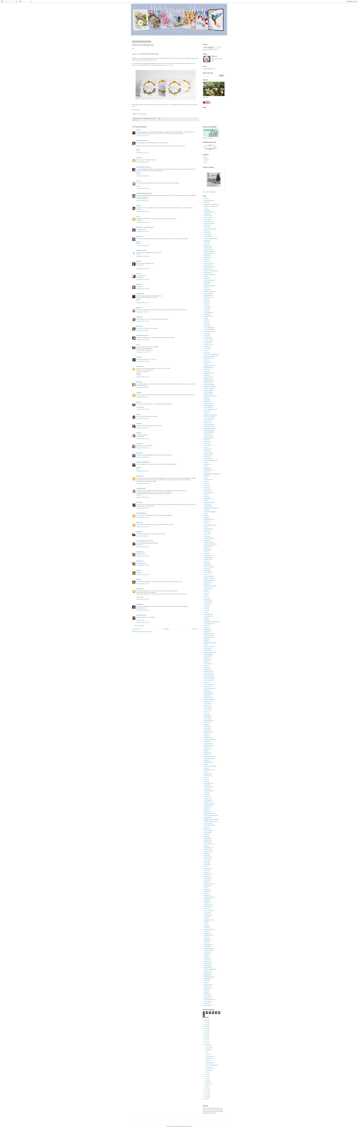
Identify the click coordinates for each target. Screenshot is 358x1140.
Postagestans (207, 737)
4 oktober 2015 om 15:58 (142, 457)
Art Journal (207, 234)
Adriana (138, 317)
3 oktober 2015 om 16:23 (142, 256)
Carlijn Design (207, 316)
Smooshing (207, 832)
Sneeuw (206, 836)
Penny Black (207, 709)
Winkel (206, 980)
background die (208, 250)
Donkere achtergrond (209, 396)
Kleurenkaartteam (208, 580)
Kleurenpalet (207, 582)
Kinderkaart (207, 565)
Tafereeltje (206, 885)
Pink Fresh (207, 722)
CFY (205, 320)
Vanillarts (206, 940)
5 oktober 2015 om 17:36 (142, 583)
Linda (137, 570)
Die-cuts (206, 369)
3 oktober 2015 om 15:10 (142, 222)
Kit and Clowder (208, 566)
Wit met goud (207, 984)
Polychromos (207, 732)
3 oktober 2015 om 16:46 (142, 279)
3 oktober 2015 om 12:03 (142, 135)
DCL (205, 360)
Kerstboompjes (208, 557)
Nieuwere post (136, 629)
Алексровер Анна (141, 335)
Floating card (207, 454)
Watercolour (207, 971)
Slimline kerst (207, 830)
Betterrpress (207, 269)
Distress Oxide (208, 384)
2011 (205, 1094)
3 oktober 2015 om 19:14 (142, 330)
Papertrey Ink (207, 697)
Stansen (206, 855)
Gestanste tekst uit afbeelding (211, 473)
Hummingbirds (208, 529)
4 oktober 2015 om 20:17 (142, 497)
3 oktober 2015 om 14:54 (142, 211)
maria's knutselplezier (142, 462)
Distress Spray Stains (209, 386)
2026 (205, 1020)
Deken (206, 363)
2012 (205, 1092)
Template (206, 901)
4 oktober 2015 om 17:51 (142, 471)
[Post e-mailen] (159, 118)
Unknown (138, 588)
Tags (205, 893)
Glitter (205, 481)
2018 (205, 1037)
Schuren (206, 794)
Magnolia (206, 631)
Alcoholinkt (207, 219)
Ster (205, 866)
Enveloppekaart (208, 437)
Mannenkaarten (208, 635)
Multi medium (207, 663)
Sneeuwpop (207, 838)
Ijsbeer (206, 534)
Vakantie (206, 933)
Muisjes (206, 661)
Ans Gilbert (139, 293)
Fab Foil (206, 443)
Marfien (138, 382)
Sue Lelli (138, 453)
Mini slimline (207, 650)
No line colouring (208, 678)
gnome (206, 485)
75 (204, 208)
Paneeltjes (207, 696)
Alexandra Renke (208, 223)
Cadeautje (206, 306)
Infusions (206, 536)
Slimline (206, 828)
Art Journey (207, 236)
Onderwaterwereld (209, 688)
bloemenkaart (207, 293)
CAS (205, 318)
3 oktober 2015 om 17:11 (142, 302)
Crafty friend (207, 343)
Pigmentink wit (208, 720)
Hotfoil (205, 523)
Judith (138, 392)
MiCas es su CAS (208, 646)
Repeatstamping (208, 758)
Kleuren (206, 574)
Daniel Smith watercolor (210, 354)
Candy (206, 308)
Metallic (206, 640)
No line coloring (208, 677)
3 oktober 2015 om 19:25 (142, 339)
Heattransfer (207, 504)
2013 (205, 1090)
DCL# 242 (208, 1054)
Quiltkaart (206, 749)
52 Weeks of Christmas (210, 204)
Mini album (207, 648)
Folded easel (207, 458)
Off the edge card (208, 684)
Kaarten (206, 549)
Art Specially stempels (209, 238)
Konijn (205, 593)
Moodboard (207, 659)
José (137, 414)
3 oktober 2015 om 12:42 (142, 152)
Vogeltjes (206, 958)
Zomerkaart (207, 1001)
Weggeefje (207, 975)
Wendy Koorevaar (141, 140)
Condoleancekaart (209, 331)
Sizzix (205, 827)
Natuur (206, 665)
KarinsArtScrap (140, 250)
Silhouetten (207, 817)
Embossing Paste (208, 426)
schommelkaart (208, 790)
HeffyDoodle (207, 506)
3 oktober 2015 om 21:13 (142, 397)
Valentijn (206, 939)
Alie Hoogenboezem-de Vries (144, 541)
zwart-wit (206, 1003)
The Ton (206, 908)
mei (207, 1076)
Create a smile (208, 344)
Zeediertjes (207, 997)
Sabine (138, 423)
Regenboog (207, 752)
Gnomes (206, 487)
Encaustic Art (207, 434)
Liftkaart (206, 620)
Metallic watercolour (209, 642)
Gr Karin (138, 254)
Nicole (205, 161)
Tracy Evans (207, 914)
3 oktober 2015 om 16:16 (142, 231)
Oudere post (195, 629)
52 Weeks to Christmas (210, 206)
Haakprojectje (207, 492)
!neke (137, 273)
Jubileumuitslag (208, 546)
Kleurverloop (207, 587)
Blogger (190, 1126)
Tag (205, 887)
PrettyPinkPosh (208, 745)
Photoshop (207, 716)
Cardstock (206, 314)
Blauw (205, 287)
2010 (205, 1096)
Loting (205, 625)
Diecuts (206, 371)
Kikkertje (206, 563)
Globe (205, 483)
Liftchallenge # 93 (210, 1063)
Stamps (206, 853)
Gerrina (138, 502)
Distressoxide (207, 392)
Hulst (205, 527)
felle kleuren (207, 449)
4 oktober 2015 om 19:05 (142, 483)
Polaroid (206, 730)
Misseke (138, 236)
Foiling (206, 456)
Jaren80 (206, 540)
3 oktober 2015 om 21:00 (142, 387)
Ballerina (206, 255)
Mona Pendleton (140, 513)
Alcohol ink (207, 215)
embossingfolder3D (209, 428)
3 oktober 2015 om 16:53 (142, 288)
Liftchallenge (207, 616)
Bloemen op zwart (208, 291)
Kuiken (206, 597)
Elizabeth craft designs (210, 415)
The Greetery (207, 906)
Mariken (138, 326)
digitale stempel (208, 380)
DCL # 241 (208, 1060)
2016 (205, 1041)
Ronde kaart (207, 773)
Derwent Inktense (208, 365)
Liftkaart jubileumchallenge (211, 622)
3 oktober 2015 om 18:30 (142, 312)
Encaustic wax (207, 436)
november (208, 1048)
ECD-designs (207, 407)
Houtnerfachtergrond (209, 525)
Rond (205, 771)
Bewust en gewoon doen (210, 270)
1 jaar (205, 198)
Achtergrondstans (208, 212)
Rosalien (206, 159)
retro (205, 764)
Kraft (205, 595)
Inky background (208, 538)
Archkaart (206, 232)
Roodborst (206, 775)
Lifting (205, 618)
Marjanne (138, 551)
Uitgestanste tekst (208, 929)
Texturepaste (207, 904)
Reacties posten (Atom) (146, 631)
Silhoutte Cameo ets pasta (211, 819)
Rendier (206, 754)
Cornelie (138, 443)
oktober (208, 1050)
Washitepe (207, 965)
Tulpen (206, 925)
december (208, 1045)
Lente (205, 608)
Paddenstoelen (208, 694)
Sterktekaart (207, 868)
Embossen (207, 420)
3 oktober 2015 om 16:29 (142, 268)
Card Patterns (207, 312)
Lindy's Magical (208, 623)
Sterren (206, 870)
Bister (205, 276)
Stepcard (206, 864)
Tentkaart (206, 902)
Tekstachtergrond (208, 897)
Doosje (206, 398)
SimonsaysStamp (208, 825)
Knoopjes (206, 589)
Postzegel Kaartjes (209, 739)
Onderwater (207, 686)
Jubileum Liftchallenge (210, 544)
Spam (205, 846)
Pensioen (206, 711)
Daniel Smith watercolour (210, 356)
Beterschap (207, 265)
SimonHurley (207, 823)
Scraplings (207, 798)
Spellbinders (207, 847)
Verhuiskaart (207, 944)
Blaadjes (206, 278)
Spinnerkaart (207, 849)
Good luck (206, 489)
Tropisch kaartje (208, 920)
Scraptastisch (140, 488)
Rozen (206, 781)
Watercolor (207, 967)
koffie (205, 591)
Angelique (139, 604)
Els (137, 344)
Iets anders (207, 532)
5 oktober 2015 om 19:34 (142, 599)
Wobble (206, 990)
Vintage (206, 954)
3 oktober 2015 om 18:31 (142, 321)
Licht (205, 612)
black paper (207, 282)
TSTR (205, 921)
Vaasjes (206, 931)
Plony (137, 205)
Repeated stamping (209, 756)
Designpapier (207, 367)
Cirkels (206, 324)
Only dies (206, 690)
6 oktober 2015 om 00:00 (142, 622)
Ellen (137, 130)
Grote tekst (207, 491)
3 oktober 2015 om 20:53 (142, 376)
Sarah (137, 357)
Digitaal (206, 375)
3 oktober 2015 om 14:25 (142, 200)
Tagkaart (206, 891)
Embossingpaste (208, 430)
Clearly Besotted (208, 329)
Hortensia (206, 521)
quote (205, 751)
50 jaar (206, 202)
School (206, 792)
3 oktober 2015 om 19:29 (142, 352)
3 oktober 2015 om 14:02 (142, 188)
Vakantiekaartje (208, 935)
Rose (205, 779)
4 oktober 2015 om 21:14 (142, 517)
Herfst (205, 510)
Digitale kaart (207, 379)
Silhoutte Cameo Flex (209, 821)
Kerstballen (207, 555)
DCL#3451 (207, 361)
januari (208, 1085)
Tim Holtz (206, 912)
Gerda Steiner (207, 470)
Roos (205, 777)
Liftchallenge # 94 (210, 1056)
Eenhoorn (206, 411)
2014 (205, 1088)
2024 (205, 1024)
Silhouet (206, 809)
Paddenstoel (207, 692)
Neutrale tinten (208, 671)
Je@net (138, 157)
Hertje (205, 515)
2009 (205, 1099)
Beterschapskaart (208, 267)
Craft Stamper (207, 341)
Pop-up (206, 733)
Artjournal (206, 240)
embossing (207, 422)
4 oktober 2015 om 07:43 (142, 428)
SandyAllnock (207, 787)
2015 (205, 1043)
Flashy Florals (207, 453)
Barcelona (206, 257)
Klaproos (206, 568)
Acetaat (206, 210)
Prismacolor (207, 747)
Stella (137, 261)
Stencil (206, 861)
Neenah (206, 667)
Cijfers (205, 322)
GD (205, 466)
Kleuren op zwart (208, 578)
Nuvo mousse (207, 680)
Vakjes (206, 937)
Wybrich (138, 522)
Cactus (206, 305)
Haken (206, 496)
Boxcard (206, 301)
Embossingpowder (209, 432)
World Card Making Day (212, 1065)
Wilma (138, 579)
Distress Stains (208, 388)
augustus (208, 1070)
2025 (205, 1022)
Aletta (137, 432)
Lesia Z (206, 610)
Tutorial (206, 927)
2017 (205, 1039)
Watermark (207, 973)
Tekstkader (207, 899)
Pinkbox (206, 724)
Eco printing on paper (209, 409)
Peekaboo (206, 705)
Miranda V (139, 476)
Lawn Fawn (207, 603)
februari (208, 1083)
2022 (205, 1028)
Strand (206, 872)
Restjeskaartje (207, 762)
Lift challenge (207, 614)
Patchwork (206, 703)
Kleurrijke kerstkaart (209, 585)
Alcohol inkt (207, 217)
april (207, 1078)
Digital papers (207, 377)
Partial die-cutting (208, 699)
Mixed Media (207, 654)
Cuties (205, 352)
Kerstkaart (206, 559)
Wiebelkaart (207, 978)
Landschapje (207, 601)
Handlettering (207, 498)
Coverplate (207, 337)
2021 (205, 1030)
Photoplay (206, 715)
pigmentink (207, 718)
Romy (137, 307)
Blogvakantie (207, 295)
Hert (205, 513)
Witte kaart (206, 988)
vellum (206, 942)
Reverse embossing (209, 766)
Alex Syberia (207, 221)
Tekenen (206, 895)
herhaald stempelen (209, 511)
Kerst (137, 120)
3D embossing (208, 200)
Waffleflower (207, 963)
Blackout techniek (208, 286)
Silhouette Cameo (208, 813)
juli (207, 1072)
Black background (208, 280)
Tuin (205, 923)
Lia (137, 216)
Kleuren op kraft (208, 576)
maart (207, 1081)
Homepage (166, 629)
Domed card (207, 394)
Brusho (206, 303)
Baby (205, 244)
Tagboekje (206, 889)
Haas (205, 494)
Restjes (206, 760)
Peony (205, 713)
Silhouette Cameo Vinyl (210, 815)
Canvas (206, 310)
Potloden (206, 741)
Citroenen (206, 325)
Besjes (206, 261)
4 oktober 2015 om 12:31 (142, 438)
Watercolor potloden (209, 969)
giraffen (206, 475)
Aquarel (206, 231)
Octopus (206, 682)
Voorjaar (206, 959)
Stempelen (207, 857)
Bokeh (205, 299)
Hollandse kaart (208, 519)
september (208, 1067)
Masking (206, 639)
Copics (206, 333)
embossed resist (208, 418)
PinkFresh (206, 726)
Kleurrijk (206, 584)
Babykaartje (207, 246)
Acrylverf (206, 213)
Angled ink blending (209, 229)
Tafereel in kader (208, 883)
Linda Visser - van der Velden (144, 227)
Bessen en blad (208, 263)
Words (205, 992)
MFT (205, 644)
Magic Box (206, 629)
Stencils (206, 863)
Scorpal (206, 796)
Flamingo (206, 451)
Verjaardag (207, 946)
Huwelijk (206, 530)
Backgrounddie (208, 253)
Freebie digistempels (209, 460)
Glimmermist (207, 479)
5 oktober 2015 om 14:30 (142, 556)
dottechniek (207, 401)
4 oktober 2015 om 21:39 (142, 526)
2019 (205, 1035)
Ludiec (206, 627)
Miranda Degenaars (209, 652)
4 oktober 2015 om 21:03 (142, 508)
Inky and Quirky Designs (142, 167)
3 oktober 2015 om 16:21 (142, 245)
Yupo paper (207, 995)
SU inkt (206, 880)
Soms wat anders (208, 844)
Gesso (205, 472)
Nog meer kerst (209, 1058)
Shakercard (207, 806)
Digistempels (207, 373)
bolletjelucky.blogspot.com (143, 193)
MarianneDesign (208, 637)
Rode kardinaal (208, 770)
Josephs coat (207, 542)
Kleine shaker (207, 572)
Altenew (206, 225)
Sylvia (138, 402)
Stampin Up (207, 851)
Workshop (206, 994)
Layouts (206, 604)
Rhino (205, 768)
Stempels (206, 859)
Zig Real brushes (208, 999)
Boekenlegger (207, 297)
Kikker (205, 561)
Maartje (138, 531)
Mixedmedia (207, 656)
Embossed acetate (209, 417)
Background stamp (209, 251)
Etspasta (206, 439)
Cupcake (206, 346)
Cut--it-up (206, 348)
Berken (206, 259)
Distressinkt (207, 390)
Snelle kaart (207, 840)
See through (207, 800)
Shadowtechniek (208, 804)
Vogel (205, 956)
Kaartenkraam (140, 615)
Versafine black (208, 950)
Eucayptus (206, 441)
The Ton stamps (208, 910)
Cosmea (206, 335)
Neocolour (206, 669)
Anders (206, 227)
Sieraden (206, 808)
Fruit (205, 462)
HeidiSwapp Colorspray (210, 508)
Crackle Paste (207, 339)
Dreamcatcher (207, 403)
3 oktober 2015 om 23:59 (142, 418)
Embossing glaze (208, 424)
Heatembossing (208, 502)
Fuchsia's (206, 464)
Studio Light (207, 878)
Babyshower (207, 248)
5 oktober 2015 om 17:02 (142, 574)
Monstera (206, 658)
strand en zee (207, 874)
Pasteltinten (207, 701)
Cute (205, 350)
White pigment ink (208, 976)
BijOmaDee (207, 272)
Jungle (206, 547)
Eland (205, 413)
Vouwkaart (206, 961)
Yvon (205, 162)
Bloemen (206, 289)
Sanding (206, 785)
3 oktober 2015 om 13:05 (142, 162)
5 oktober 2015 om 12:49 (142, 546)
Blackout (206, 284)
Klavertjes (206, 570)
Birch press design (209, 274)
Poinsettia (206, 728)
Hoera (205, 517)
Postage (206, 735)
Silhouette (206, 811)
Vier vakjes (207, 952)
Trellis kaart (207, 916)
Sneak (205, 834)
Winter (205, 982)
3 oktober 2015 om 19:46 (142, 361)
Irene (137, 181)
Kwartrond (206, 599)
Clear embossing (208, 327)
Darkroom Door (208, 358)
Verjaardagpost (208, 948)
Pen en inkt (207, 707)
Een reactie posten (139, 625)
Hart (205, 500)
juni (207, 1074)
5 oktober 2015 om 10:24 (142, 536)
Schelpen (206, 789)
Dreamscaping (208, 405)
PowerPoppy (207, 743)
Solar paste (207, 842)
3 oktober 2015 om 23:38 (142, 409)
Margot (138, 284)
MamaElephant (208, 633)
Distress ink (207, 382)
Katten (205, 551)
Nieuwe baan (207, 673)
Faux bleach (207, 445)
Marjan (215, 56)
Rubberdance (207, 783)
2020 (205, 1033)
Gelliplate (206, 468)
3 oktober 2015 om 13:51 (142, 176)
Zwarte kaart (207, 1005)
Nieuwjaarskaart (208, 675)
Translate (215, 49)
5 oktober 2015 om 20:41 (142, 610)
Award (205, 242)
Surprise (206, 882)
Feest (205, 447)
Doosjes (206, 399)
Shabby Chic (207, 802)
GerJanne (139, 366)
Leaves (206, 606)
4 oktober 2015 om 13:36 (142, 448)
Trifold (205, 918)
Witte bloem (207, 986)
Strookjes (206, 876)
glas (205, 477)
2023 (205, 1026)
